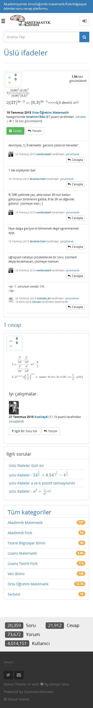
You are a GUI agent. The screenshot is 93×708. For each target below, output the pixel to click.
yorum (36, 131)
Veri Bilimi (16, 573)
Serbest (14, 594)
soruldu (80, 117)
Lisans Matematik (22, 553)
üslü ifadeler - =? (30, 492)
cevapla (77, 160)
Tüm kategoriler (29, 512)
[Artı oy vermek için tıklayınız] (9, 77)
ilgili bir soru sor (26, 431)
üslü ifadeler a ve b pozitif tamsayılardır (42, 483)
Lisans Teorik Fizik (22, 563)
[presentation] (19, 92)
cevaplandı (16, 421)
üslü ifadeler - (38, 474)
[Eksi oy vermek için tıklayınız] (9, 82)
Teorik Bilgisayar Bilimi (26, 543)
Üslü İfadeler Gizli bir (26, 465)
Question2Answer (39, 691)
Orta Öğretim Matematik (50, 112)
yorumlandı (72, 154)
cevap (17, 131)
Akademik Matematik (25, 522)
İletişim (8, 662)
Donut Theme (15, 684)
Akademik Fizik (20, 532)
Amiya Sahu (59, 684)
